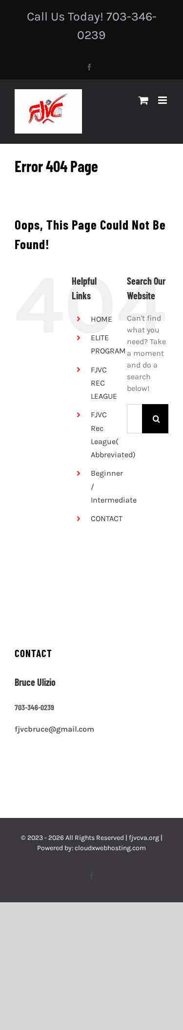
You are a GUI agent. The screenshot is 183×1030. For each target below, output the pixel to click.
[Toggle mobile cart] (143, 100)
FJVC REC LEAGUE (104, 383)
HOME (101, 319)
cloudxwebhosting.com (110, 848)
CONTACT (106, 518)
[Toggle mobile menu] (163, 100)
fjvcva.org (144, 838)
